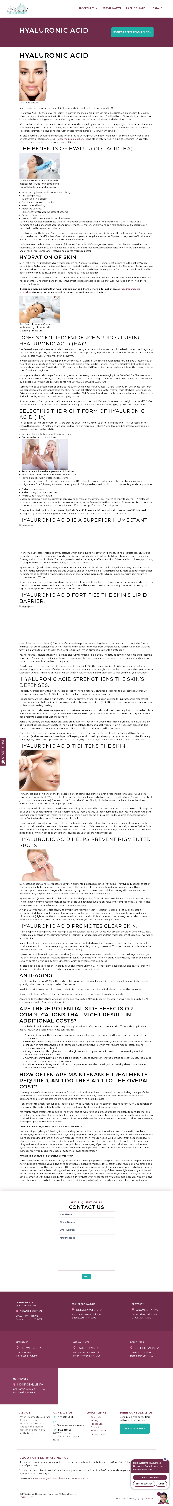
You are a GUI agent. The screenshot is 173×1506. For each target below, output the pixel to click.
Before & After (112, 8)
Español (158, 8)
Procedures (86, 8)
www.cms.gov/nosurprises (49, 1478)
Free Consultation (132, 32)
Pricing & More (135, 8)
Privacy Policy (98, 1434)
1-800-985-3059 (79, 1478)
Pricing (94, 1420)
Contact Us (96, 1427)
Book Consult (134, 1428)
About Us (96, 1417)
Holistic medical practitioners (71, 139)
